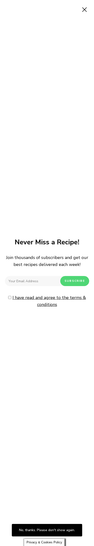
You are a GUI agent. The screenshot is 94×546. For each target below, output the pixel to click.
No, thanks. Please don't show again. (47, 530)
